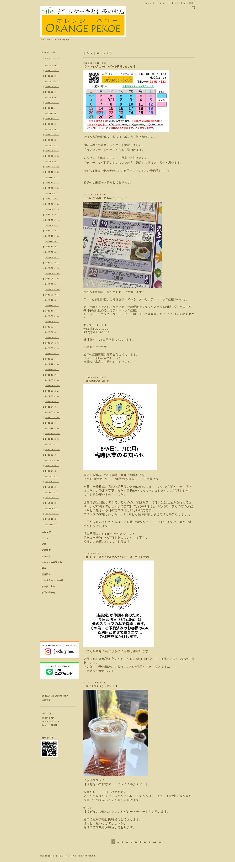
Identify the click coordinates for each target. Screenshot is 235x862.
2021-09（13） (52, 380)
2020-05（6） (52, 466)
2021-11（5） (52, 369)
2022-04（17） (52, 343)
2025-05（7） (52, 145)
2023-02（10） (52, 289)
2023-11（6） (52, 241)
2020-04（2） (52, 471)
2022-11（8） (52, 305)
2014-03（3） (52, 503)
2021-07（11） (52, 391)
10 (154, 841)
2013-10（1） (52, 524)
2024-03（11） (52, 220)
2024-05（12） (52, 209)
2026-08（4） (52, 65)
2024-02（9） (52, 225)
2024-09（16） (52, 188)
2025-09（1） (52, 124)
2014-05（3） (52, 492)
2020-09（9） (52, 444)
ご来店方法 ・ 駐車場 (52, 580)
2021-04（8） (52, 407)
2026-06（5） (52, 76)
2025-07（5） (52, 135)
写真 (44, 568)
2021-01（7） (52, 423)
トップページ (48, 52)
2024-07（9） (52, 199)
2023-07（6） (52, 263)
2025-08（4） (52, 129)
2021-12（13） (52, 364)
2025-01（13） (52, 167)
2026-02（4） (52, 97)
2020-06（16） (52, 460)
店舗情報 (46, 574)
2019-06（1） (52, 487)
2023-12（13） (52, 236)
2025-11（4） (52, 113)
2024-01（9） (52, 231)
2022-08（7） (52, 321)
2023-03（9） (52, 284)
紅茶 (44, 544)
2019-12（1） (52, 482)
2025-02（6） (52, 161)
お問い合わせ (48, 592)
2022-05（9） (52, 337)
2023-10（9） (52, 247)
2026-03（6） (52, 92)
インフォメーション (52, 58)
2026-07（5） (52, 71)
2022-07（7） (52, 327)
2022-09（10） (52, 316)
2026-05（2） (52, 81)
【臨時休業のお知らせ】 (97, 381)
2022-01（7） (52, 359)
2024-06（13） (52, 204)
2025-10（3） (52, 119)
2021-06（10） (52, 396)
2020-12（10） (52, 428)
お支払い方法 (48, 586)
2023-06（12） (52, 268)
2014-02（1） (52, 508)
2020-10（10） (52, 439)
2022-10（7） (52, 311)
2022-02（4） (52, 353)
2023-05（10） (52, 273)
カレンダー (47, 532)
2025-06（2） (52, 140)
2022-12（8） (52, 300)
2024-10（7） (52, 183)
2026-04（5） (52, 87)
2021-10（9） (52, 375)
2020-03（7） (52, 476)
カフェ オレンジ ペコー (60, 856)
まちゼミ (46, 556)
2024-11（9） (52, 177)
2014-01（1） (52, 514)
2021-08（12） (52, 386)
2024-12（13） (52, 172)
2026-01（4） (52, 103)
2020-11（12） (52, 434)
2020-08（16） (52, 450)
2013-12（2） (52, 519)
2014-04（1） (52, 498)
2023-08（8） (52, 257)
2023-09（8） (52, 252)
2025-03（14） (52, 156)
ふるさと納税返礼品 (52, 562)
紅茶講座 (46, 550)
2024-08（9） (52, 193)
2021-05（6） (52, 402)
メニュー (46, 538)
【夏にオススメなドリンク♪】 (100, 686)
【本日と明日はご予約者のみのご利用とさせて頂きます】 (117, 557)
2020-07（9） (52, 455)
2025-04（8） (52, 151)
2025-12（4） (52, 108)
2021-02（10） (52, 418)
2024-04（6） (52, 215)
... (160, 841)
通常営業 (46, 700)
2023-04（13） (52, 279)
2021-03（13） (52, 412)
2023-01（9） (52, 295)
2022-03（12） (52, 348)
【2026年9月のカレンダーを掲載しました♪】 (109, 66)
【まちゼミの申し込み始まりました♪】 (106, 198)
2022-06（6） (52, 332)
